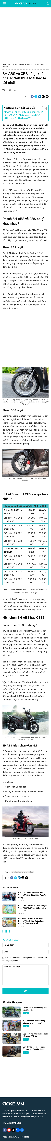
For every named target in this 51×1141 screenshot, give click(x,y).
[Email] (43, 96)
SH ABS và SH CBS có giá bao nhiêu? (22, 115)
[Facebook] (32, 96)
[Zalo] (17, 1130)
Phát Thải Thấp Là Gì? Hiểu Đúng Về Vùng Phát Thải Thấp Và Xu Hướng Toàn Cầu (32, 908)
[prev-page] (4, 931)
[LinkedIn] (22, 1130)
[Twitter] (35, 96)
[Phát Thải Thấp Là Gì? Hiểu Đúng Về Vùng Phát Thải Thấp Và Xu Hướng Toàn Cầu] (9, 909)
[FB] (4, 1130)
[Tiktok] (13, 1130)
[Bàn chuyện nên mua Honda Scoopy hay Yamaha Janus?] (11, 1051)
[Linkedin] (39, 96)
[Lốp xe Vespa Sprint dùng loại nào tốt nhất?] (11, 1012)
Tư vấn (14, 64)
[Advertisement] (25, 33)
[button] (43, 108)
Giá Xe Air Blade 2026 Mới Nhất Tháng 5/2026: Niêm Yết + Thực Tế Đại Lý (32, 895)
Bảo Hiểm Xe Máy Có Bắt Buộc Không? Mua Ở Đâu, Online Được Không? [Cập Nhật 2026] (31, 921)
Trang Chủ (6, 64)
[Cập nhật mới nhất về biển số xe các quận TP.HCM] (11, 1038)
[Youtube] (9, 1130)
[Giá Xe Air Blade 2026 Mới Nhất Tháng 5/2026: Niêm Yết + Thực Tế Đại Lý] (9, 896)
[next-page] (8, 931)
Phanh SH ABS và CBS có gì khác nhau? (24, 112)
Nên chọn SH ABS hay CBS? (18, 118)
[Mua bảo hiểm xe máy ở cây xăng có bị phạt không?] (11, 1025)
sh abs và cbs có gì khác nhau (22, 872)
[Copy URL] (47, 96)
